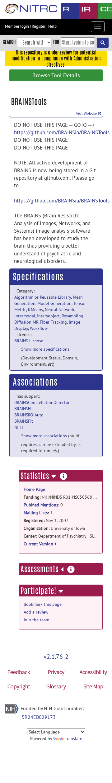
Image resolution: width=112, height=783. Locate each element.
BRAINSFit (23, 408)
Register (38, 26)
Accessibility (93, 672)
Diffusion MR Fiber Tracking (40, 322)
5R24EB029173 (39, 717)
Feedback (18, 672)
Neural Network (59, 309)
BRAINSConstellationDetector (42, 402)
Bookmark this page (43, 604)
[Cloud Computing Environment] (102, 11)
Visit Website (87, 113)
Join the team (36, 620)
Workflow (39, 328)
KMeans (35, 309)
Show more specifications (45, 349)
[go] (102, 42)
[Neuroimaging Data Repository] (84, 11)
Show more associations (44, 436)
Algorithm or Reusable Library (42, 297)
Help (52, 26)
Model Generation (54, 303)
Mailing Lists (36, 512)
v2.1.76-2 (56, 656)
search (9, 42)
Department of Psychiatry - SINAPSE (61, 536)
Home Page (34, 489)
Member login (17, 26)
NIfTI (18, 427)
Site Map (93, 686)
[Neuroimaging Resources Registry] (65, 11)
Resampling (72, 316)
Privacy (56, 672)
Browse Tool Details (56, 75)
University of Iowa (54, 528)
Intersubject (48, 316)
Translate (73, 738)
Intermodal (24, 316)
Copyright (18, 686)
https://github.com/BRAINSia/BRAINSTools (62, 132)
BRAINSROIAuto (29, 415)
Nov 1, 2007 (46, 520)
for (56, 42)
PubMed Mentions (41, 505)
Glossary (56, 686)
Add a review (36, 612)
